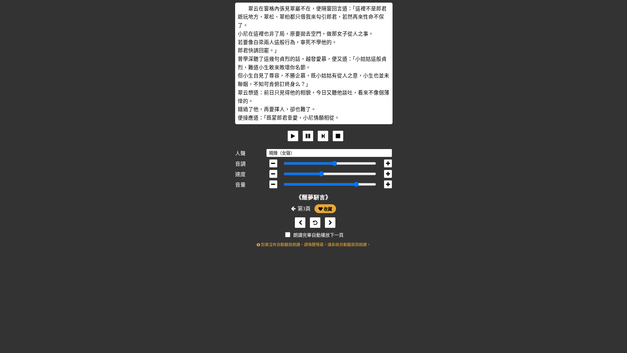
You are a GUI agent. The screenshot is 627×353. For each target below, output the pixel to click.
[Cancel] (338, 136)
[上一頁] (298, 223)
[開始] (293, 136)
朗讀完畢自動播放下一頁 (318, 235)
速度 (240, 174)
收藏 (327, 209)
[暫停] (308, 136)
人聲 (240, 153)
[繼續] (323, 136)
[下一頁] (328, 223)
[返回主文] (313, 223)
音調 (240, 164)
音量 (240, 185)
